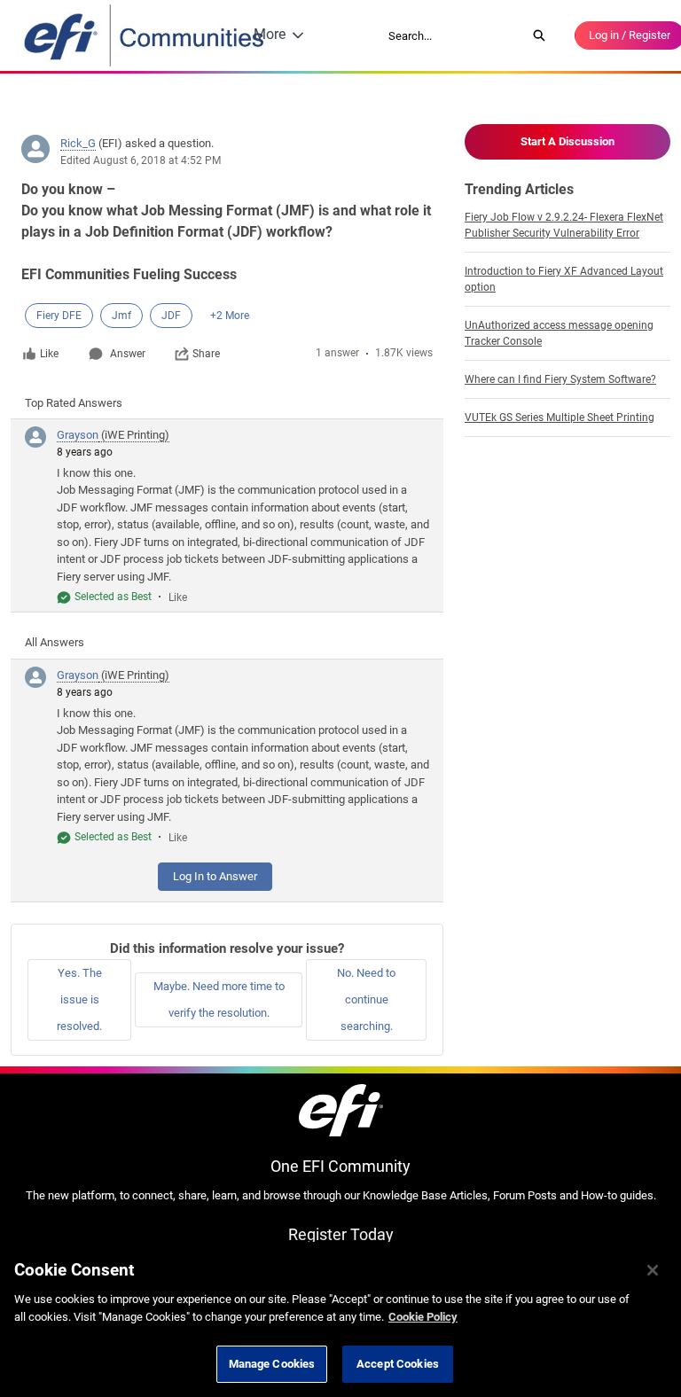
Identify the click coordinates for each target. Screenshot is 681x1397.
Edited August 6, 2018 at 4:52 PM (140, 160)
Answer (127, 353)
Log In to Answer (215, 876)
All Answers (54, 642)
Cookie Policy (423, 1316)
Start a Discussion (567, 141)
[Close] (652, 1270)
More (270, 34)
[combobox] (451, 35)
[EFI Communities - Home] (145, 35)
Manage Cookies (272, 1363)
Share (206, 353)
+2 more (229, 315)
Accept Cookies (397, 1363)
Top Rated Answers (73, 403)
